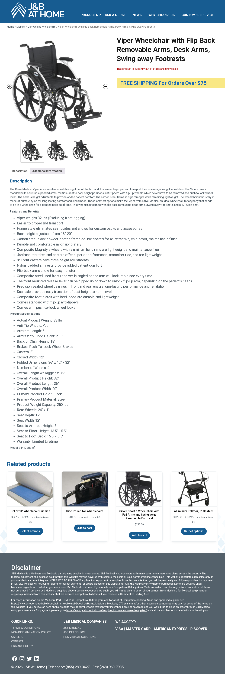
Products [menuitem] (89, 15)
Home (10, 26)
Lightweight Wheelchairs (42, 26)
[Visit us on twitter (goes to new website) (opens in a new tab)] (29, 659)
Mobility (21, 26)
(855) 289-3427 (78, 667)
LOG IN (188, 4)
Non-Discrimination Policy (31, 632)
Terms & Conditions (25, 627)
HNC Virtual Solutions (79, 637)
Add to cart (84, 528)
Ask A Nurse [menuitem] (115, 15)
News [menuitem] (137, 15)
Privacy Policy (22, 646)
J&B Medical (72, 627)
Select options (30, 531)
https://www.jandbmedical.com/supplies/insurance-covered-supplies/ (106, 610)
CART (203, 4)
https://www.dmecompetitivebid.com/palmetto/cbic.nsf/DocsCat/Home (52, 603)
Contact (17, 641)
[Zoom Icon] (57, 86)
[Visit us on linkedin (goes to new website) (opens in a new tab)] (36, 659)
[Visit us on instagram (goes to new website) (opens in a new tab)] (22, 659)
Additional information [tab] (47, 171)
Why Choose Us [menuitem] (162, 15)
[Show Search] (211, 4)
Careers (17, 637)
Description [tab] (19, 171)
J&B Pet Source (74, 632)
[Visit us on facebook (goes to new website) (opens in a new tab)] (14, 659)
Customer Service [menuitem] (198, 15)
